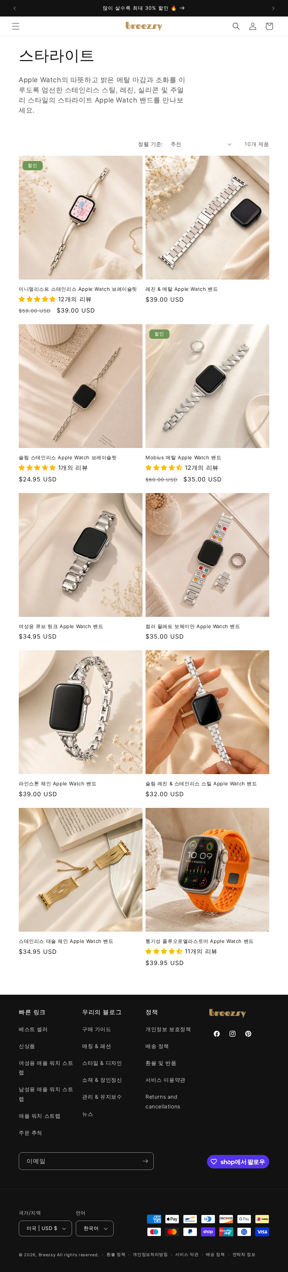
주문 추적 (30, 1132)
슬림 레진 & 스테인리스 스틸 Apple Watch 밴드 (201, 783)
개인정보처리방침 (150, 1254)
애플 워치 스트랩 (39, 1116)
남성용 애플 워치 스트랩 (46, 1094)
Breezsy (47, 1254)
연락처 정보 (244, 1254)
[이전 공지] (14, 8)
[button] (16, 26)
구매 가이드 (96, 1029)
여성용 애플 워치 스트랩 (46, 1067)
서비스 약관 (186, 1254)
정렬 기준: (150, 144)
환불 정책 (116, 1254)
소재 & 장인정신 (102, 1080)
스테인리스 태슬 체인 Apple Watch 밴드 (66, 941)
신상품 (27, 1046)
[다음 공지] (273, 8)
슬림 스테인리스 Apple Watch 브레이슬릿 (68, 457)
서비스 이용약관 (166, 1080)
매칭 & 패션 (96, 1046)
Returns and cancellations (163, 1101)
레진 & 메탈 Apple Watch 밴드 (182, 289)
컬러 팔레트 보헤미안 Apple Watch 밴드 (193, 626)
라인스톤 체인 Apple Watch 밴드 (57, 783)
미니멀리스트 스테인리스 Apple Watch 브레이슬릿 (78, 289)
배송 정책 (157, 1046)
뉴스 (87, 1114)
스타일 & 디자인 (102, 1063)
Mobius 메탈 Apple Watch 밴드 (183, 457)
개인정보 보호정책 (168, 1029)
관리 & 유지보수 (102, 1096)
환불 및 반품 (161, 1063)
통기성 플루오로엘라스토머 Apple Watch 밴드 (200, 941)
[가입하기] (145, 1161)
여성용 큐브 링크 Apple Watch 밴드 (61, 626)
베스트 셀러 (33, 1029)
